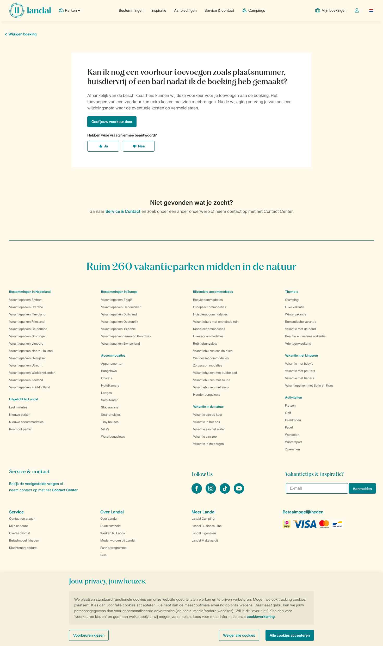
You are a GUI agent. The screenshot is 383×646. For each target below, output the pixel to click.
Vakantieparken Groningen (28, 336)
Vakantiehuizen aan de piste (213, 351)
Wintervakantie (295, 314)
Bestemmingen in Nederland (30, 292)
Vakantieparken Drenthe (26, 307)
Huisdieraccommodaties (210, 314)
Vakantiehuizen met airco (211, 387)
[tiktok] (225, 492)
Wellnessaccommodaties (211, 358)
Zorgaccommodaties (207, 365)
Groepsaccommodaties (209, 307)
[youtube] (239, 492)
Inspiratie (158, 10)
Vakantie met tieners (299, 378)
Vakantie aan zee (205, 436)
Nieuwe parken (19, 415)
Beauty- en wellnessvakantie (305, 336)
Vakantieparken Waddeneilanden (32, 373)
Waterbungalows (113, 436)
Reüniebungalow (205, 343)
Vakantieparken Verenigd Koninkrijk (126, 336)
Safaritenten (110, 400)
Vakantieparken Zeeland (26, 380)
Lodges (106, 393)
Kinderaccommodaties (209, 329)
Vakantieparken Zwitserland (120, 343)
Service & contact (219, 10)
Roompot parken (21, 429)
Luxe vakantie (295, 307)
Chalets (106, 378)
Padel (289, 427)
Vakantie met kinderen (301, 355)
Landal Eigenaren (203, 533)
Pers (103, 555)
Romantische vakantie (300, 322)
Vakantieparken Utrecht (25, 365)
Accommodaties (113, 355)
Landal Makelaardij (204, 540)
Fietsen (290, 405)
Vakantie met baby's (299, 363)
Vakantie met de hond (300, 329)
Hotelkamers (110, 385)
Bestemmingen (131, 10)
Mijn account (18, 526)
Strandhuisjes (111, 415)
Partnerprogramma (113, 548)
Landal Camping (202, 518)
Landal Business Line (206, 526)
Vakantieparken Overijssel (27, 358)
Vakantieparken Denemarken (121, 307)
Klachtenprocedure (23, 548)
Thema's (291, 292)
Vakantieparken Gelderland (28, 329)
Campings (256, 10)
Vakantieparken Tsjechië (118, 329)
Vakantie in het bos (206, 422)
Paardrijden (293, 420)
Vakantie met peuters (300, 371)
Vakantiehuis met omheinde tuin (216, 322)
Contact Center (65, 490)
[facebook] (197, 492)
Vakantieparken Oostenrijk (119, 322)
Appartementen (112, 363)
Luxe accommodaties (208, 336)
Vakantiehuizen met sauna (211, 380)
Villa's (105, 429)
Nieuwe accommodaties (26, 422)
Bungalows (109, 371)
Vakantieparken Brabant (25, 300)
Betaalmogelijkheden (24, 540)
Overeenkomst (19, 533)
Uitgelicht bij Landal (23, 399)
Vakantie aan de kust (207, 415)
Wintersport (293, 442)
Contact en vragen (22, 518)
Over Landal (108, 518)
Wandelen (292, 435)
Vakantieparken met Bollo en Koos (309, 385)
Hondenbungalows (206, 394)
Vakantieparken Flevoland (27, 314)
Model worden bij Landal (117, 540)
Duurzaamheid (110, 526)
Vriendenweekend (298, 343)
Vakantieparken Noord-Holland (31, 351)
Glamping (292, 300)
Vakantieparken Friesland (27, 322)
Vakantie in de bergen (208, 444)
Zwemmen (292, 449)
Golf (288, 413)
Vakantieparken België (117, 300)
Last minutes (18, 407)
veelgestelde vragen (42, 483)
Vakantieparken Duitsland (119, 314)
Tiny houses (110, 422)
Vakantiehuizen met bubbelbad (215, 373)
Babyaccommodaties (208, 300)
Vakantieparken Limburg (26, 343)
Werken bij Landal (113, 533)
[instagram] (211, 492)
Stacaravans (109, 407)
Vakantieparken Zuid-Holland (29, 387)
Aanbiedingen (185, 10)
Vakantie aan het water (209, 429)
